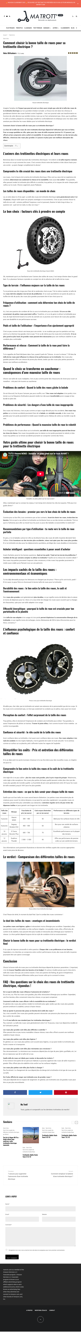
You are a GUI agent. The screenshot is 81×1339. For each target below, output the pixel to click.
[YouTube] (6, 16)
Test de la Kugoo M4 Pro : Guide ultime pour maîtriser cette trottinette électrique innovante (11, 1141)
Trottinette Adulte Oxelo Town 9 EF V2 (49, 1136)
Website (44, 1214)
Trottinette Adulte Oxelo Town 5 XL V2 (30, 1156)
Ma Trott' (24, 1104)
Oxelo (24, 1147)
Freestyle (19, 28)
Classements (65, 28)
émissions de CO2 (48, 620)
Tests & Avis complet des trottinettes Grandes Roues (29, 1151)
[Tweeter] (40, 1092)
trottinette (68, 314)
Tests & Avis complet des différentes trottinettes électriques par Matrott (11, 1132)
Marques (46, 28)
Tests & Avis (6, 38)
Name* (7, 1204)
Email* (7, 1214)
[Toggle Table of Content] (16, 145)
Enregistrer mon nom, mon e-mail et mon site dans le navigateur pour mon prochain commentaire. (37, 1250)
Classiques (28, 28)
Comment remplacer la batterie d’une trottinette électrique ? (62, 1174)
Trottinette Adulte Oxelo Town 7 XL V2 (69, 1136)
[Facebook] (4, 16)
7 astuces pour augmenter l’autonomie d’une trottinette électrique (18, 1175)
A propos (29, 1310)
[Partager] (15, 1092)
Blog (72, 28)
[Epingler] (66, 1092)
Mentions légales (41, 1310)
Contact (52, 1310)
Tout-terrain (37, 28)
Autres (55, 28)
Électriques (10, 28)
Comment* (8, 1225)
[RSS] (9, 16)
